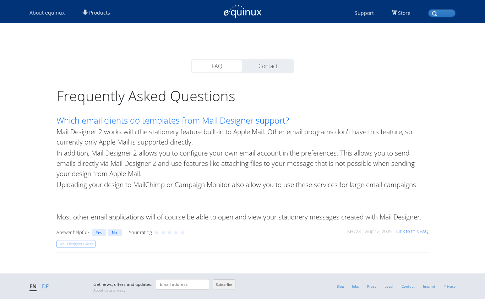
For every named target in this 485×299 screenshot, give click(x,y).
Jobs (355, 286)
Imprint (429, 286)
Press (371, 286)
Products (99, 12)
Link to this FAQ (412, 231)
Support (364, 13)
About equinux (47, 12)
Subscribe (224, 284)
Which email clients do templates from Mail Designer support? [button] (172, 120)
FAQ (217, 66)
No (114, 232)
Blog (340, 286)
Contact (268, 66)
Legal (389, 286)
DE (45, 286)
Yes (99, 232)
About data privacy (109, 290)
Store (404, 13)
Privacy (449, 286)
